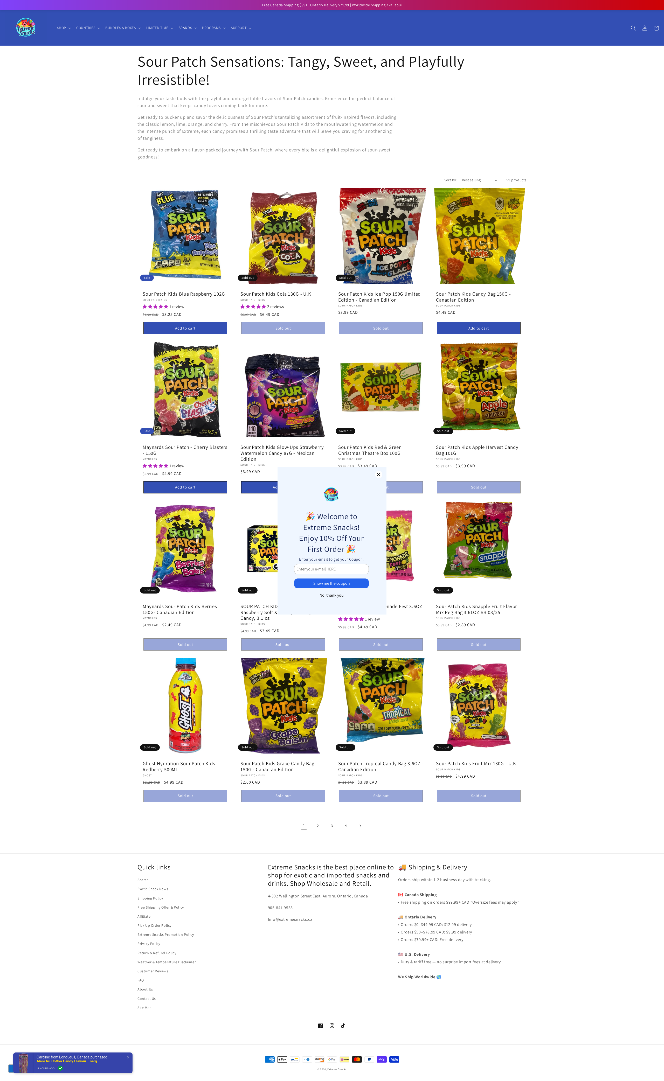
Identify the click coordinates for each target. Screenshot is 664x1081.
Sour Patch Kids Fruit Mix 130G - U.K (476, 763)
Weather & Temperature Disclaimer (166, 962)
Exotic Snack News (152, 889)
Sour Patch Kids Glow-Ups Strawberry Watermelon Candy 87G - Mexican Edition (282, 453)
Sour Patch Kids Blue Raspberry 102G (184, 294)
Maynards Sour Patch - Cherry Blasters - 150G (185, 450)
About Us (145, 989)
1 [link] (304, 825)
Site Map (144, 1007)
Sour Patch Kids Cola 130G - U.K (275, 294)
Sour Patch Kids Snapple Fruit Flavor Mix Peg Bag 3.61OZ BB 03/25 (476, 609)
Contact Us (146, 998)
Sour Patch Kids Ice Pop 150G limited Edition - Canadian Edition (379, 297)
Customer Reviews (152, 971)
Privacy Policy (148, 943)
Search (143, 879)
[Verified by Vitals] (60, 1068)
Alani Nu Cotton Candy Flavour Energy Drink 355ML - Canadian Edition (69, 1061)
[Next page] (360, 826)
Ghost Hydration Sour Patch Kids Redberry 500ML (179, 766)
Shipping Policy (150, 898)
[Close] (378, 474)
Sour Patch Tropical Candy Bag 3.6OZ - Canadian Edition (380, 766)
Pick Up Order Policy (154, 925)
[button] (63, 27)
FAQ (140, 980)
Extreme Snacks (337, 1069)
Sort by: (450, 180)
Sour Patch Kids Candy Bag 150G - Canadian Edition (473, 297)
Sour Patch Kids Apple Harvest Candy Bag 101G (477, 450)
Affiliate (143, 916)
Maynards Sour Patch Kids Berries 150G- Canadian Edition (180, 609)
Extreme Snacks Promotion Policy (165, 934)
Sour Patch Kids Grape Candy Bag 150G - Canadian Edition (277, 766)
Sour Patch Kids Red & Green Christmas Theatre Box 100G (370, 450)
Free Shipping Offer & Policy (160, 907)
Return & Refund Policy (156, 953)
